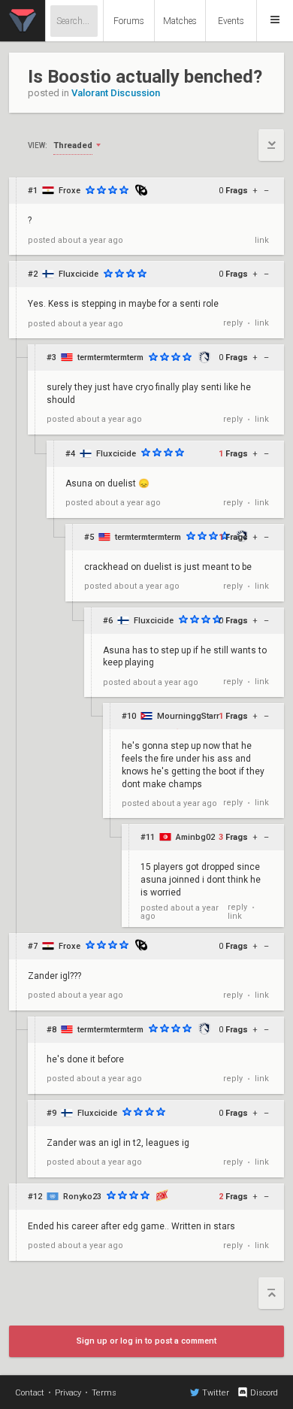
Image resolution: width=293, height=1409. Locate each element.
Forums (128, 21)
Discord (264, 1393)
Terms (104, 1393)
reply (233, 323)
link (262, 240)
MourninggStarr (188, 716)
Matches (180, 21)
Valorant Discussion (115, 92)
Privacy (68, 1393)
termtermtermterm (110, 357)
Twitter (215, 1393)
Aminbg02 (195, 837)
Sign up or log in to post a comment (146, 1341)
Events (231, 21)
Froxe (69, 190)
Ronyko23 (82, 1196)
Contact (29, 1393)
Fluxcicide (78, 274)
